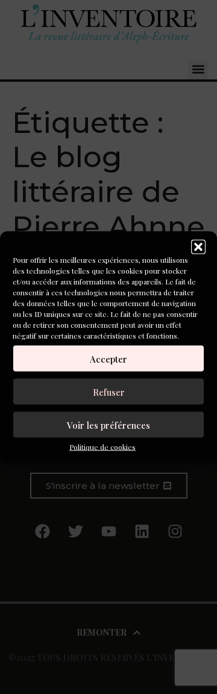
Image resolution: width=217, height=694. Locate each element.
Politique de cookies (102, 447)
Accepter (108, 358)
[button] (198, 247)
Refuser (109, 391)
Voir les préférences (108, 425)
